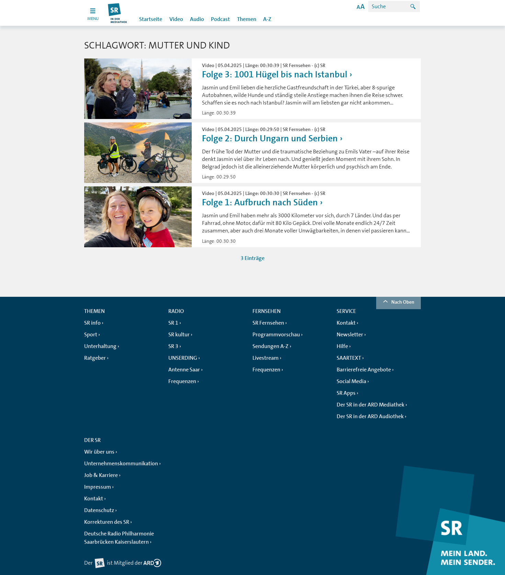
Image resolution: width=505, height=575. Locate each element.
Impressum (97, 487)
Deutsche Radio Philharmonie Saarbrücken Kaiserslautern (119, 537)
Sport (90, 334)
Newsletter (350, 334)
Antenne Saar (184, 369)
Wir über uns (99, 451)
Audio (197, 19)
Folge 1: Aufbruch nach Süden (260, 202)
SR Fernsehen (268, 322)
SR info (92, 322)
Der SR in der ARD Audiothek (370, 416)
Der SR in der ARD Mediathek (370, 404)
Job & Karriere (101, 475)
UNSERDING (182, 358)
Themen (246, 19)
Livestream (265, 358)
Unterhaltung (100, 346)
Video (176, 19)
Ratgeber (95, 358)
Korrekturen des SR (106, 522)
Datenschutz (99, 510)
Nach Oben (402, 302)
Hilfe (342, 346)
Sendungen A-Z (270, 346)
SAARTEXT (349, 358)
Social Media (351, 381)
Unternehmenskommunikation (121, 463)
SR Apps (346, 393)
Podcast (220, 19)
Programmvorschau (276, 334)
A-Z (267, 19)
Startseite (150, 19)
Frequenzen (182, 381)
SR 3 (173, 346)
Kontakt (346, 322)
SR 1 (173, 322)
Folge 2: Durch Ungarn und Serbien (270, 138)
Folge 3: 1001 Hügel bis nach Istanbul (274, 74)
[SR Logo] (118, 13)
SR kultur (179, 334)
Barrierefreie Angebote (364, 369)
